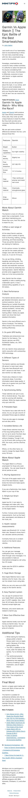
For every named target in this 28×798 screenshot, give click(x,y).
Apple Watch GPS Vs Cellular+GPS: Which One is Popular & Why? (15, 731)
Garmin (11, 112)
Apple (4, 112)
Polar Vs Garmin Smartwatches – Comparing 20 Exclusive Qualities (15, 738)
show (17, 100)
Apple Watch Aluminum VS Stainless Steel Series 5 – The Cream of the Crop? (15, 725)
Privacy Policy (17, 790)
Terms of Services (14, 793)
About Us (9, 790)
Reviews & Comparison (12, 745)
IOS (22, 745)
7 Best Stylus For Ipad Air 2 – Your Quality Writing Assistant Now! (13, 757)
